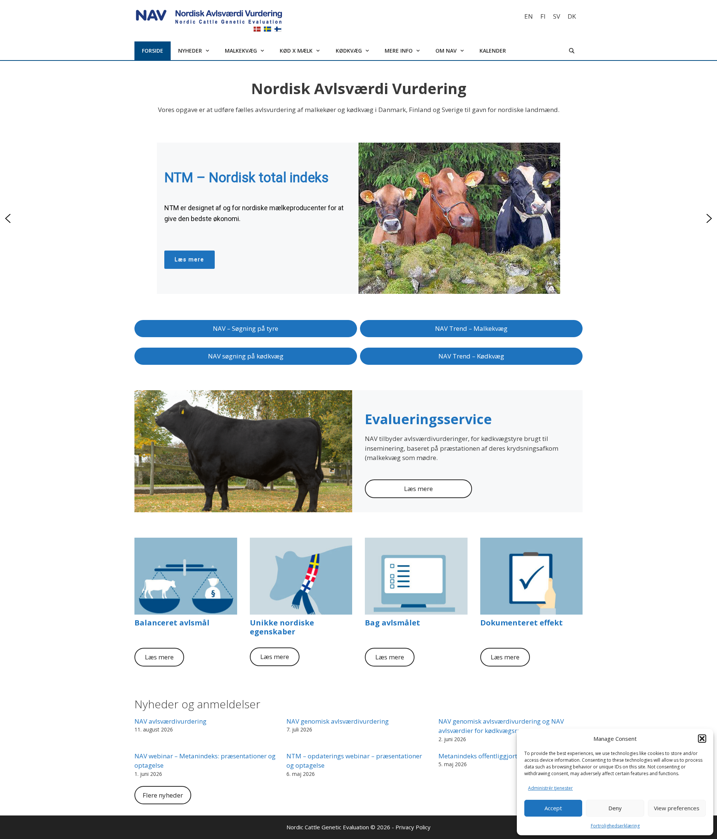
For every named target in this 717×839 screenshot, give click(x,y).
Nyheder (190, 50)
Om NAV (446, 50)
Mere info (399, 50)
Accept (553, 808)
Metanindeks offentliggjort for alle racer (497, 756)
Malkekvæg (241, 50)
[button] (702, 738)
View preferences (676, 808)
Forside (152, 50)
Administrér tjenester (550, 788)
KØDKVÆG (349, 50)
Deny (615, 808)
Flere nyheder (163, 795)
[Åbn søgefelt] (572, 50)
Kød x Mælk (296, 50)
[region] (358, 218)
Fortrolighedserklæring (615, 826)
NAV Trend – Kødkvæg (471, 356)
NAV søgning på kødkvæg (245, 356)
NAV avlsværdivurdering (170, 721)
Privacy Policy (413, 827)
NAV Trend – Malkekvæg (471, 328)
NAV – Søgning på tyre (245, 328)
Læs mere (418, 488)
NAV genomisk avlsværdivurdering (337, 721)
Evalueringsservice (428, 419)
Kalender (492, 50)
